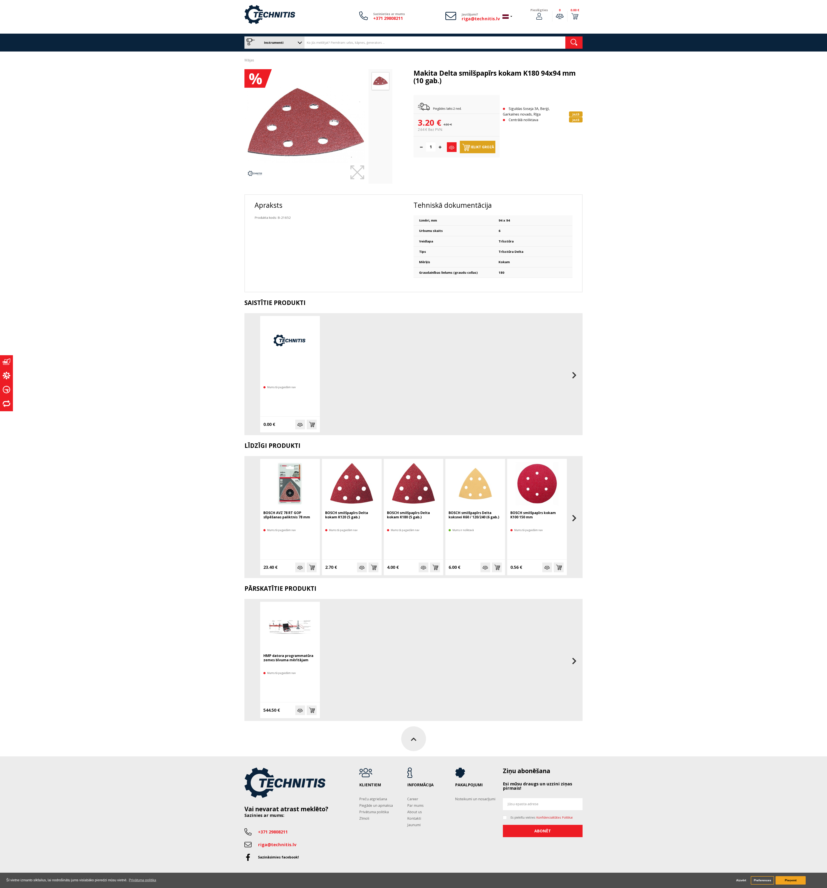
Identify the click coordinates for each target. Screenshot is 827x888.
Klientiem (370, 785)
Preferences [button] (762, 880)
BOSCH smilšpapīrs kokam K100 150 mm (533, 514)
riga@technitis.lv (481, 19)
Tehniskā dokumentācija (453, 205)
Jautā (575, 114)
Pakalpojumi (469, 785)
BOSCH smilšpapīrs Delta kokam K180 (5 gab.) (408, 514)
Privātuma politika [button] (142, 880)
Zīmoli (364, 818)
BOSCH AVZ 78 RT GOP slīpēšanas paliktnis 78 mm (286, 514)
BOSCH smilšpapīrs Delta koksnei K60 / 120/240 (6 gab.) (474, 514)
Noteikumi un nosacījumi (475, 799)
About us (414, 812)
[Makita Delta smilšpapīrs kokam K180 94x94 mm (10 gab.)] (305, 124)
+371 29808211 (388, 18)
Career (412, 799)
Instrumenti (273, 42)
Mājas (249, 60)
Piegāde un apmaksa (376, 805)
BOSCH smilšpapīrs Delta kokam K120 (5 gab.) (346, 514)
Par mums (415, 805)
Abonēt (542, 830)
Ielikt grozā (482, 147)
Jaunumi (414, 824)
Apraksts (268, 205)
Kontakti (414, 818)
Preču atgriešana (373, 799)
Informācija (420, 785)
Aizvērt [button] (741, 880)
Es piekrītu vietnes (541, 817)
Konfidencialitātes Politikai (554, 817)
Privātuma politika (374, 812)
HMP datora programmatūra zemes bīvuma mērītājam (288, 657)
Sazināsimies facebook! (278, 857)
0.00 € (575, 10)
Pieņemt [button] (791, 880)
